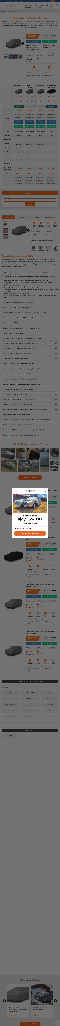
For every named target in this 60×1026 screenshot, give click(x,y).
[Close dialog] (45, 490)
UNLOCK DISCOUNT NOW (30, 533)
